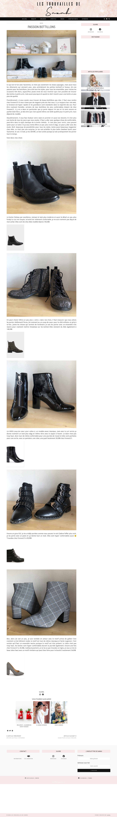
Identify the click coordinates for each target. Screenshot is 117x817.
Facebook (86, 778)
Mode (62, 19)
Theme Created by (102, 815)
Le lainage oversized (41, 725)
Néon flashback (59, 725)
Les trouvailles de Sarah (19, 815)
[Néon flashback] (59, 712)
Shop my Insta (73, 19)
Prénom (80, 755)
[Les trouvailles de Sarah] (58, 8)
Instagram (32, 778)
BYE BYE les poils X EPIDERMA (16, 737)
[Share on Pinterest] (12, 730)
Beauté (33, 19)
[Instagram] (104, 19)
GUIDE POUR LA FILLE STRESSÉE (67, 737)
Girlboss (43, 19)
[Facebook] (106, 19)
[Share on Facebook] (8, 730)
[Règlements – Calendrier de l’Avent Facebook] (24, 712)
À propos (85, 19)
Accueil (24, 19)
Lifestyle (53, 19)
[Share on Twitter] (10, 730)
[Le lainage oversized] (41, 712)
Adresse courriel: (84, 763)
